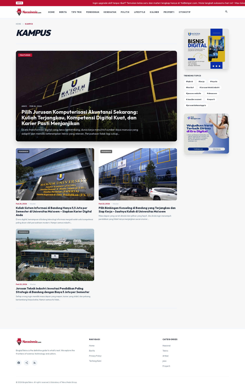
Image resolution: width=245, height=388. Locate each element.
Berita (63, 12)
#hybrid (189, 81)
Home (51, 12)
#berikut (190, 87)
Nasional (166, 345)
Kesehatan (110, 12)
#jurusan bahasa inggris (196, 105)
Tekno (165, 350)
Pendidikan (92, 12)
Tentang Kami (95, 361)
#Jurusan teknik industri (209, 87)
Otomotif (185, 12)
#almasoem (212, 93)
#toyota (213, 81)
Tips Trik (76, 12)
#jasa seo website (193, 93)
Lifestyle (139, 12)
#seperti (211, 99)
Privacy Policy (95, 356)
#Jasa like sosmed (193, 99)
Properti (169, 12)
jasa (164, 361)
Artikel (165, 356)
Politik (125, 12)
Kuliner (154, 12)
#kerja (201, 81)
